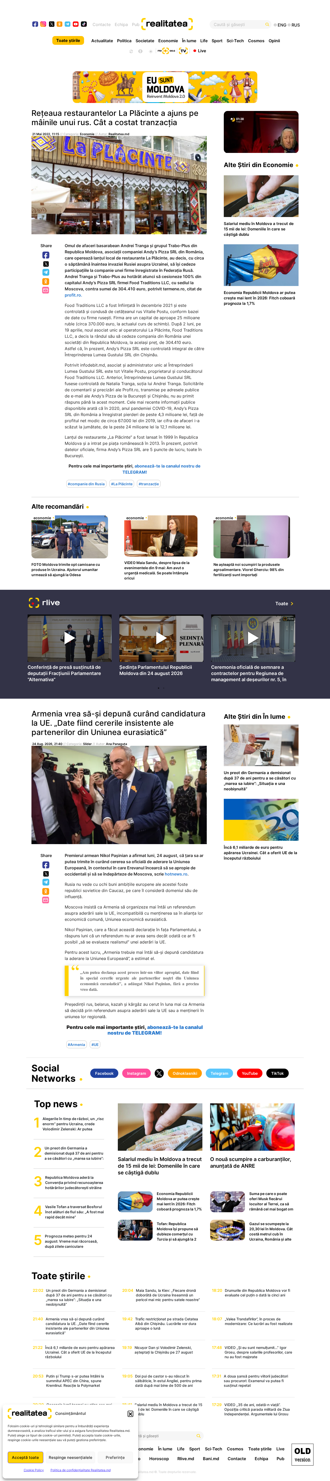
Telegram (46, 272)
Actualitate (102, 40)
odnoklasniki (59, 24)
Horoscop (159, 1458)
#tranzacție (149, 483)
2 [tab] (163, 688)
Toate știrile (68, 40)
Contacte (102, 24)
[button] (130, 1413)
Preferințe (115, 1457)
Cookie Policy (34, 1470)
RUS (296, 25)
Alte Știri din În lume (254, 716)
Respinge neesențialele (70, 1457)
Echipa (121, 24)
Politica (124, 40)
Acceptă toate (25, 1457)
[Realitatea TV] (183, 50)
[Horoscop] (130, 50)
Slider (87, 744)
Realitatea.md (119, 134)
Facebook (46, 255)
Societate (145, 40)
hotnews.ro (176, 874)
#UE (95, 1044)
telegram (67, 24)
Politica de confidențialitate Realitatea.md (81, 1470)
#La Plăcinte (122, 483)
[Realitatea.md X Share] (46, 264)
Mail (46, 291)
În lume (189, 40)
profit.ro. (73, 295)
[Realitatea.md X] (51, 24)
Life (204, 40)
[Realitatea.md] (303, 1455)
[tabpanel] (70, 649)
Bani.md (211, 1458)
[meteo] (150, 50)
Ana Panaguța (116, 744)
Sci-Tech (235, 40)
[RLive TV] (44, 603)
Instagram (136, 1073)
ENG (282, 25)
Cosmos (256, 40)
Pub (135, 24)
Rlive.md (185, 1458)
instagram (43, 24)
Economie (168, 40)
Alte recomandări (57, 506)
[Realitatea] (178, 24)
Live (202, 50)
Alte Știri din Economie (258, 165)
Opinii (274, 40)
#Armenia (76, 1044)
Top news (56, 1104)
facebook (35, 24)
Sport (217, 40)
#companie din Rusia (86, 483)
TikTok (277, 1073)
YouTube (250, 1073)
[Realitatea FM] (166, 50)
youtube (76, 24)
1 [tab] (158, 688)
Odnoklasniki (46, 282)
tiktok (84, 24)
